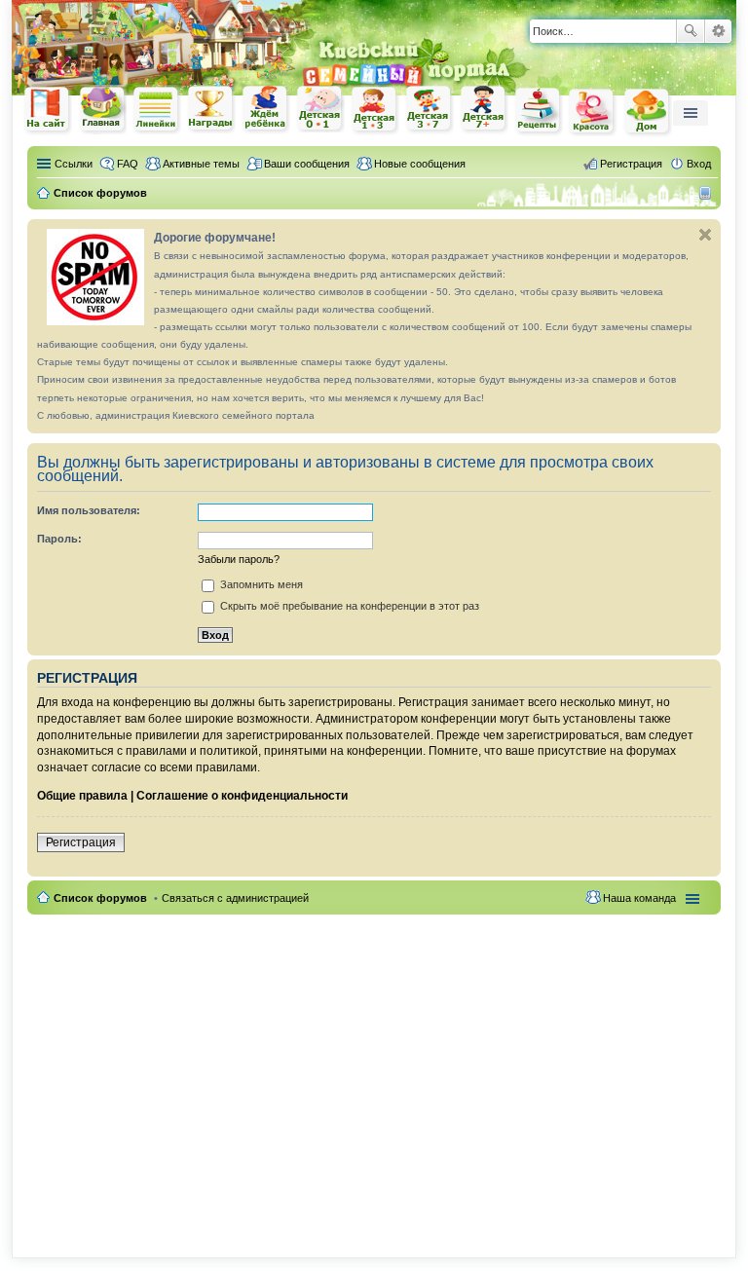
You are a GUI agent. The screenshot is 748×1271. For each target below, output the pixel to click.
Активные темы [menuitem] (201, 163)
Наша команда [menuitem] (639, 898)
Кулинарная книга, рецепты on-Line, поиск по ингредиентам (538, 110)
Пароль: (59, 538)
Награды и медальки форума (211, 109)
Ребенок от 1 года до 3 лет (375, 110)
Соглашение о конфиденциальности (242, 796)
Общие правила (82, 796)
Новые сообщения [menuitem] (420, 163)
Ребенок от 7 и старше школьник (484, 110)
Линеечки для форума (156, 109)
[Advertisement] (374, 1074)
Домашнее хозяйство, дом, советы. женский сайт (647, 112)
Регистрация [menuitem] (631, 163)
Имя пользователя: (88, 510)
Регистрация (81, 842)
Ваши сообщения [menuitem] (307, 163)
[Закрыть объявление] (705, 235)
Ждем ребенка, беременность (266, 109)
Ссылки (74, 163)
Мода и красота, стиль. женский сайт (593, 111)
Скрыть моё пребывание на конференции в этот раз (348, 606)
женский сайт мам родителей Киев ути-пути (47, 111)
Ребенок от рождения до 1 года (320, 109)
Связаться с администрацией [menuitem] (235, 898)
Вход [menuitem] (699, 163)
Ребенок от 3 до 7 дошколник (429, 110)
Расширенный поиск (718, 31)
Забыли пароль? (239, 559)
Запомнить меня (260, 584)
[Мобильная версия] (707, 193)
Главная (102, 109)
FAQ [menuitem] (127, 163)
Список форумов (100, 898)
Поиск (690, 31)
